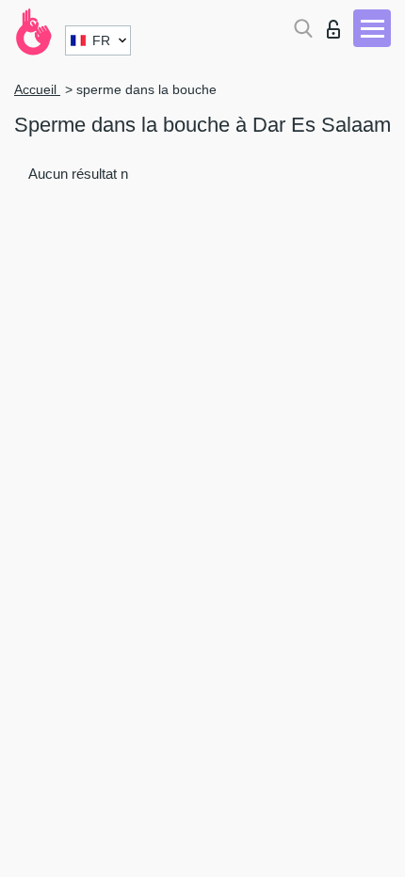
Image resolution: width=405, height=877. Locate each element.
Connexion (337, 24)
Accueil (37, 89)
